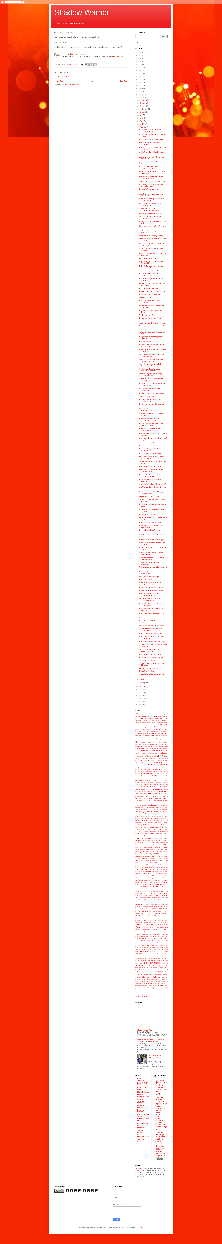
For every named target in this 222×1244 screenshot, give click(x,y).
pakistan (147, 911)
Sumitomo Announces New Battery (151, 668)
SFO (161, 945)
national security (142, 891)
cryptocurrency (163, 771)
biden (160, 740)
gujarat (153, 818)
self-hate (138, 945)
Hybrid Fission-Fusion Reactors (150, 288)
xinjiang (154, 988)
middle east (144, 882)
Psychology (155, 924)
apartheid (138, 727)
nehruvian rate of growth (144, 895)
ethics (165, 796)
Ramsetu (154, 930)
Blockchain (164, 742)
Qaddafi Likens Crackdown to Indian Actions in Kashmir (152, 675)
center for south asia (142, 753)
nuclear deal (139, 904)
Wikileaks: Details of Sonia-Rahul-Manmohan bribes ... (151, 365)
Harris (144, 822)
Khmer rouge (163, 858)
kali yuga (165, 854)
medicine (164, 878)
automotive (138, 733)
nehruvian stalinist (161, 895)
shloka (154, 947)
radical (162, 927)
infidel (157, 845)
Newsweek (161, 897)
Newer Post (59, 81)
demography (139, 780)
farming (159, 800)
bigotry (137, 742)
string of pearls (150, 958)
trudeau (137, 972)
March (142, 127)
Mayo (152, 878)
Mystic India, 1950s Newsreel (149, 294)
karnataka (148, 856)
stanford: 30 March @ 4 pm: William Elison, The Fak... (151, 199)
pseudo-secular (141, 924)
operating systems (151, 908)
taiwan (145, 960)
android (149, 725)
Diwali (166, 784)
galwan (137, 807)
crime (155, 771)
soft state (150, 951)
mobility (165, 882)
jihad (142, 851)
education (159, 789)
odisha (144, 906)
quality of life (164, 924)
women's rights (158, 986)
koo (157, 860)
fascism (165, 800)
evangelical (163, 798)
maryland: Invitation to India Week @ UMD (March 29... (152, 172)
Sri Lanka (164, 954)
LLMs (150, 867)
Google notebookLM (151, 816)
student (157, 958)
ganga (153, 807)
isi (157, 847)
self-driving (164, 943)
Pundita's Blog (142, 1128)
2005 (140, 701)
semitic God (145, 945)
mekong (146, 880)
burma (143, 748)
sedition (157, 943)
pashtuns (165, 911)
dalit (163, 773)
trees (162, 970)
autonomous (146, 733)
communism (151, 765)
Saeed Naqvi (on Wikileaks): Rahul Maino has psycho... (151, 355)
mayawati (147, 878)
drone (161, 786)
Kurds (142, 863)
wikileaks (165, 983)
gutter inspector (141, 820)
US (150, 977)
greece (137, 818)
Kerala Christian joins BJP (148, 258)
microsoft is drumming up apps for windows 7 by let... (151, 424)
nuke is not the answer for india (150, 454)
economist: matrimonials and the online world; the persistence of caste (151, 1041)
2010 (140, 686)
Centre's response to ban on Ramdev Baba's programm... (152, 177)
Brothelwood (147, 746)
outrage (165, 908)
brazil (156, 744)
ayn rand (157, 733)
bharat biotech (142, 740)
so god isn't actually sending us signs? (152, 484)
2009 (140, 689)
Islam (161, 847)
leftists (148, 865)
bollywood (150, 744)
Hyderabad (138, 831)
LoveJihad (164, 867)
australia (145, 731)
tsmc (153, 972)
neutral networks (152, 897)
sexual (158, 945)
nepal (137, 898)
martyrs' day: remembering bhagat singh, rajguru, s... (151, 337)
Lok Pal (155, 867)
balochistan (145, 735)
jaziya (166, 849)
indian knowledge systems (149, 840)
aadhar (158, 714)
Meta (150, 880)
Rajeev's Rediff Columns (142, 1084)
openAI (142, 908)
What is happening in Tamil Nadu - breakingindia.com (151, 599)
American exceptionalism (142, 722)
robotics (141, 936)
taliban (150, 960)
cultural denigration (147, 773)
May (141, 121)
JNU (156, 851)
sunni (166, 958)
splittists (157, 954)
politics (144, 920)
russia (155, 936)
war (145, 983)
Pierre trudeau (163, 915)
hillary (140, 825)
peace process (146, 913)
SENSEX (152, 945)
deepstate (138, 778)
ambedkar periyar (154, 720)
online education (159, 906)
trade (140, 970)
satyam (155, 938)
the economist (158, 965)
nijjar (140, 900)
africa (159, 716)
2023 (140, 61)
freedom (154, 805)
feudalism (151, 803)
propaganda (147, 922)
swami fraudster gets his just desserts (152, 236)
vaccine (143, 979)
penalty (156, 913)
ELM (166, 791)
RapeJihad (138, 932)
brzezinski (154, 746)
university (138, 977)
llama (146, 867)
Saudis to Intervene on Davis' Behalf (151, 626)
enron (155, 793)
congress (138, 767)
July (141, 115)
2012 (140, 94)
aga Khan (165, 716)
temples (165, 963)
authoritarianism (154, 731)
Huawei (147, 829)
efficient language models (143, 791)
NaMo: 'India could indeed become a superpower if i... (152, 267)
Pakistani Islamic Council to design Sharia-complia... (151, 470)
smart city (154, 949)
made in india (153, 869)
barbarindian (67, 54)
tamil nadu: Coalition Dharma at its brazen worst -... (151, 531)
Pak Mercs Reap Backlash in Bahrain (152, 291)
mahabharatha (163, 869)
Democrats (164, 778)
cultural (137, 773)
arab (150, 727)
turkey (158, 972)
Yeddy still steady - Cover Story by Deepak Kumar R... (151, 493)
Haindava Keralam (140, 1111)
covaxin (137, 771)
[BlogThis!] (88, 64)
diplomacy (147, 784)
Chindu (145, 758)
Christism (147, 760)
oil (147, 906)
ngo (166, 897)
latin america (159, 863)
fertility (146, 803)
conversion (139, 769)
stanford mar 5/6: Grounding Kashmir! (152, 641)
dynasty (137, 789)
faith (155, 800)
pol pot (155, 918)
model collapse (141, 884)
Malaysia (148, 871)
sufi (162, 958)
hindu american (153, 825)
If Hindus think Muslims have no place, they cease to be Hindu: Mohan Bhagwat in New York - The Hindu (161, 1086)
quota (152, 927)
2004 (140, 704)
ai (145, 718)
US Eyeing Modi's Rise (147, 315)
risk (167, 934)
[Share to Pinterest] (96, 64)
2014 (140, 88)
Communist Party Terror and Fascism (143, 1101)
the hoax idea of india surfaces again (152, 393)
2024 (140, 58)
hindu (145, 825)
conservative (149, 767)
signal (158, 947)
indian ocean (139, 842)
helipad (160, 822)
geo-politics (147, 811)
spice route (151, 954)
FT (158, 805)
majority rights (139, 871)
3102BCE (150, 714)
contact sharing (162, 767)
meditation (139, 880)
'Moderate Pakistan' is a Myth (149, 577)
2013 (140, 91)
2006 (140, 698)
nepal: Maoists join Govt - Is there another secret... (150, 604)
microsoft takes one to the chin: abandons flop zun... (150, 475)
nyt (156, 904)
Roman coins (148, 936)
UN (151, 974)
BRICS (161, 744)
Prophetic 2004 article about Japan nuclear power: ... (151, 457)
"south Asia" (142, 714)
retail (163, 934)
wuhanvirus (146, 988)
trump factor (148, 972)
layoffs (166, 863)
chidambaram (139, 756)
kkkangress (140, 860)
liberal (162, 865)
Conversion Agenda (141, 1106)
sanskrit (144, 938)
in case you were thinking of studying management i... (152, 389)
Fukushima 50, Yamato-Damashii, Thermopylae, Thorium (151, 419)
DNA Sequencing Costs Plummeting (151, 657)
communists (163, 765)
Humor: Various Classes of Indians (151, 522)
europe (155, 798)
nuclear (165, 902)
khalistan (144, 858)
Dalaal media (158, 773)
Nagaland (152, 889)
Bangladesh (154, 736)
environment (153, 796)
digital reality (139, 784)
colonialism (158, 763)
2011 (140, 97)
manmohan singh (147, 873)
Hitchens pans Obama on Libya (150, 654)
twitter (166, 972)
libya (166, 865)
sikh (161, 947)
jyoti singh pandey (146, 854)
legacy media (155, 865)
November (143, 103)
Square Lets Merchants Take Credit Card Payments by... (151, 650)
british (137, 746)
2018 (140, 76)
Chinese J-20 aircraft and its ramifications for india (149, 594)
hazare (149, 822)
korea (160, 860)
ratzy (151, 932)
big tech (165, 740)
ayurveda (164, 733)
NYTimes (160, 904)
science (150, 940)
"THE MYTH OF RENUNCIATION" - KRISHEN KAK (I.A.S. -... (151, 536)
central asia (153, 753)
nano (158, 889)
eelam (166, 789)
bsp (160, 746)
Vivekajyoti (141, 1142)
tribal (166, 970)
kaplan (142, 856)
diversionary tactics (157, 784)
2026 (140, 52)
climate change (163, 760)
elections (160, 791)
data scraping (145, 775)
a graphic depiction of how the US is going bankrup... (151, 630)
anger (155, 725)
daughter (154, 775)
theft (145, 967)
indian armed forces (151, 836)
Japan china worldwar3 (157, 849)
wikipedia (138, 985)
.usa (136, 714)
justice (161, 851)
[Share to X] (91, 64)
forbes (137, 805)
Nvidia (152, 904)
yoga (137, 990)
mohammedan (162, 884)
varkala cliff (149, 979)
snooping (160, 949)
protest (154, 922)
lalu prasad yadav (149, 863)
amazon (145, 720)
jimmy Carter (150, 851)
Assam (137, 729)
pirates (137, 918)
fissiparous (164, 803)
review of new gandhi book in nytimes (152, 271)
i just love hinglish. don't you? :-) (150, 213)
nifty (136, 900)
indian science (149, 842)
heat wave (154, 822)
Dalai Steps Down (145, 580)
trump (142, 972)
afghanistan (152, 716)
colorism (165, 762)
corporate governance (151, 769)
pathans (137, 913)
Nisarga (144, 900)
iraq (155, 847)
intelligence (143, 847)
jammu (143, 849)
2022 (140, 64)
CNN (142, 762)
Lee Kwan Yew (140, 865)
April (141, 124)
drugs (166, 786)
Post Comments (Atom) (72, 85)
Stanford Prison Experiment (158, 956)
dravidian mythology (146, 787)
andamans (164, 722)
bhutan (150, 740)
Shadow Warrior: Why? (145, 1030)
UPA (143, 977)
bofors (144, 744)
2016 (140, 82)
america (165, 720)
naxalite (161, 891)
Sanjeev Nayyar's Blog (142, 1131)
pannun (155, 911)
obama (165, 904)
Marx (137, 878)
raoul (160, 929)
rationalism (146, 932)
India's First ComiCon (146, 671)
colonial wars (148, 762)
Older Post (123, 81)
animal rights (163, 725)
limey (137, 867)
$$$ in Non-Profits (145, 297)
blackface (158, 742)
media (156, 878)
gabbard (165, 805)
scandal (142, 940)
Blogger (140, 1227)
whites (155, 983)
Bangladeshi (163, 736)
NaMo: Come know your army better (151, 466)
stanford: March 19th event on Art (150, 634)
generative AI (150, 809)
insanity (137, 847)
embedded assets (140, 793)
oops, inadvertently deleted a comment (152, 323)
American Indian (156, 722)
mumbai (156, 887)
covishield (149, 771)
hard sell (164, 820)
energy (150, 793)
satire (150, 938)
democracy (156, 778)
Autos (152, 733)
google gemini (139, 816)
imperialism (138, 833)
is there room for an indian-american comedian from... (152, 405)
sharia (166, 945)
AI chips (149, 718)
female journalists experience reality (151, 326)
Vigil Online (141, 1139)
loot (159, 867)
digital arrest (154, 782)
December (143, 100)
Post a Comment (63, 77)
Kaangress (157, 854)
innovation (164, 845)
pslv (150, 924)
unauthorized (158, 974)
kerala (137, 858)
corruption (163, 769)
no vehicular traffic (154, 900)
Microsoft (160, 880)
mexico (155, 880)
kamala (137, 856)
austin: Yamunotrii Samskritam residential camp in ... (149, 167)
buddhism (164, 746)
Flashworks (124, 1227)
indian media (163, 840)
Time (136, 970)
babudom (138, 735)
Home (91, 81)
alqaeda (138, 720)
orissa (160, 908)
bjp (145, 742)
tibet (166, 968)
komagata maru (150, 860)
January (143, 683)
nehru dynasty (149, 893)
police (160, 918)
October (142, 106)
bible (156, 740)
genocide (138, 811)
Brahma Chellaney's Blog (143, 1095)
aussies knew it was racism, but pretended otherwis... (150, 130)
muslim (137, 889)
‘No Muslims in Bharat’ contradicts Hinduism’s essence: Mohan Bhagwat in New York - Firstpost (161, 1122)
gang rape (148, 807)
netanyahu (143, 897)
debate (165, 775)
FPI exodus (143, 805)
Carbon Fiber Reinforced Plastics (150, 618)
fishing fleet (157, 803)
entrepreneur (139, 796)
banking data (139, 738)
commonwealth (139, 765)
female (142, 803)
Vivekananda (139, 983)
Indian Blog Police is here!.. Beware (151, 591)
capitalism (144, 751)
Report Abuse (141, 996)
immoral (165, 831)
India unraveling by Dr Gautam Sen (151, 588)
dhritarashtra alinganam (142, 782)
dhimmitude (163, 780)
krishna (137, 863)
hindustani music (153, 827)
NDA (166, 891)
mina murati (157, 882)
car (150, 751)
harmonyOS (138, 822)
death (160, 775)
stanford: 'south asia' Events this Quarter (153, 181)
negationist (138, 893)
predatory (165, 920)
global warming (150, 814)
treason (158, 970)
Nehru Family (162, 893)
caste (166, 751)
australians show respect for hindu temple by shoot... (151, 185)
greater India (163, 816)
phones (155, 915)
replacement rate (147, 934)
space (140, 954)
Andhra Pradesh (140, 725)
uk (141, 974)
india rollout (159, 833)
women (150, 985)
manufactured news (161, 873)
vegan (155, 979)
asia (166, 727)
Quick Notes (142, 927)
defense (145, 778)
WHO (159, 983)
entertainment (163, 793)
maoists (153, 876)
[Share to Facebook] (93, 64)
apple (146, 727)
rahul (166, 927)
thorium (162, 967)
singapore (148, 949)
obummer (138, 906)
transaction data (151, 970)
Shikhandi (142, 947)
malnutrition (155, 871)
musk (166, 886)
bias (153, 740)
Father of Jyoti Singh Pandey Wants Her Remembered (155, 1057)
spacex (145, 954)
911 (155, 714)
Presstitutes (138, 922)
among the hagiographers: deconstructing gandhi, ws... (150, 209)
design (148, 780)
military (151, 882)
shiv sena (148, 947)
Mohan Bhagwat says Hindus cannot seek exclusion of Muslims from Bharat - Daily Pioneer (161, 1151)
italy (139, 849)
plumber (143, 918)
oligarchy (150, 906)
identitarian (146, 831)
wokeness (144, 985)
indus (153, 845)
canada (159, 748)
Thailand (147, 965)
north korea (139, 902)
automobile (164, 731)
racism (157, 927)
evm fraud (138, 800)
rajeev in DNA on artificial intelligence (152, 540)
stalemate (138, 956)
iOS (149, 847)
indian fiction (148, 838)
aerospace (143, 716)
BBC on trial (148, 738)
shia (136, 947)
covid (143, 771)
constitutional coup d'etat (147, 443)
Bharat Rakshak (143, 1092)
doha (136, 786)
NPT (159, 902)
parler (160, 911)
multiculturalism (148, 886)
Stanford (145, 956)
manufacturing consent (142, 875)
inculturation (147, 833)
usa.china (161, 977)
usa (154, 976)
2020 (140, 70)
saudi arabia (163, 938)
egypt (154, 791)
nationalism (154, 891)
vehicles (160, 979)
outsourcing (139, 911)
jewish (137, 851)
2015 (140, 85)
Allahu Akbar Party (161, 718)
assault (143, 729)
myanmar (145, 889)
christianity (139, 760)
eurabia (138, 798)
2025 (140, 55)
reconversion (158, 932)
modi (151, 885)
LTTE (137, 869)
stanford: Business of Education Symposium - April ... (150, 584)
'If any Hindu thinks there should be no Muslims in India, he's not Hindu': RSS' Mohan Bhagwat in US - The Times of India (161, 1105)
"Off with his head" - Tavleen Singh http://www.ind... (151, 379)
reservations (157, 934)
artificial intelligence (158, 727)
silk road (142, 949)
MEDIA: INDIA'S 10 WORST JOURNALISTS (149, 275)
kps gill (165, 860)
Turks (162, 972)
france (149, 805)
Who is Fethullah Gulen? (147, 660)
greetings (143, 818)
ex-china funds (148, 800)
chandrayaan (163, 753)
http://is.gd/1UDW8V (114, 56)
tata (141, 963)
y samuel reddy (162, 988)
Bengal (155, 738)
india (153, 833)
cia (153, 760)
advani (137, 716)
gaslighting (159, 807)
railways (138, 929)
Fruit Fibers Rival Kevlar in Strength (151, 139)
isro (136, 849)
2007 (140, 695)
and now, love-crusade (147, 329)
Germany (157, 812)
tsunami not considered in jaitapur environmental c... (151, 429)
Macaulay (143, 869)
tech (145, 963)
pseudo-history (162, 922)
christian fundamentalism (159, 758)
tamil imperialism (159, 960)
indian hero (157, 838)
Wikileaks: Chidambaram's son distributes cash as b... (150, 410)
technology (155, 962)
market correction (162, 875)
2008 (140, 692)
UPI (147, 977)
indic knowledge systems (143, 845)
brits (141, 746)
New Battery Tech (145, 342)
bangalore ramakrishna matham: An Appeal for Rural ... (151, 345)
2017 (140, 79)
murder (162, 886)
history (162, 827)
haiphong (157, 820)
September (144, 109)
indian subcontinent (162, 842)
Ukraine (146, 974)
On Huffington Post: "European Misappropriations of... (150, 370)
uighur (137, 974)
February (143, 680)
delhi (150, 778)
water (150, 983)
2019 (140, 73)
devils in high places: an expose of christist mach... (151, 204)
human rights (156, 829)
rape (166, 930)
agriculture (139, 718)
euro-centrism (147, 798)
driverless (156, 786)
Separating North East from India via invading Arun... (151, 217)
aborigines (164, 714)
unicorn (165, 974)
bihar (142, 742)
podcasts (149, 918)
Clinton (137, 762)
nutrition (147, 904)
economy (150, 789)
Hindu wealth (143, 827)
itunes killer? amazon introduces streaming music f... (150, 190)
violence (165, 981)
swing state (138, 960)
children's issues (150, 756)
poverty (157, 920)
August (142, 112)
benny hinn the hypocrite (147, 514)
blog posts (138, 744)
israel (166, 847)
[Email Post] (82, 64)
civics (156, 760)
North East (164, 900)
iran (151, 847)
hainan (151, 820)
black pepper (151, 742)
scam (136, 940)
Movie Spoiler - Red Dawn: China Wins (152, 446)
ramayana (146, 929)
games (142, 807)
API (143, 727)
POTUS (151, 920)
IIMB (161, 831)
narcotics (165, 889)
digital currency (163, 782)
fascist (137, 803)
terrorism (139, 965)
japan (148, 849)
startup (137, 958)
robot (136, 936)
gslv (148, 818)
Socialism (143, 951)
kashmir (155, 856)
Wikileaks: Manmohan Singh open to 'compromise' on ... (152, 360)
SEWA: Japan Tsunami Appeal (149, 497)
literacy (142, 867)
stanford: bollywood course (148, 396)
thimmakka (156, 967)
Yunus (141, 990)
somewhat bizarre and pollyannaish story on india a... (151, 558)
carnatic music (157, 751)
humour (165, 829)
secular (157, 940)
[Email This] (86, 64)
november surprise (151, 902)
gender (143, 809)
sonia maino (158, 951)
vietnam (158, 981)
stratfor (142, 958)
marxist (141, 878)
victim (152, 981)
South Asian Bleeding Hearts (143, 1136)
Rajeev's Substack (140, 1079)
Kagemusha (139, 1170)
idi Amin (157, 831)
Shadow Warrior (81, 12)
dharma (154, 780)
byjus (147, 748)
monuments (138, 886)
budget (137, 748)
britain (165, 744)
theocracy (149, 967)
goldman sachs (163, 814)
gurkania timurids (162, 818)
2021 (140, 67)
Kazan (166, 856)
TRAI (144, 970)
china (160, 755)
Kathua (161, 856)
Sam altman (161, 936)
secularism (150, 943)
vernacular (145, 981)
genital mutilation (162, 809)
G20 (161, 805)
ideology (152, 831)
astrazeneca (149, 729)
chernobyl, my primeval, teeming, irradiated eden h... (150, 374)
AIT (153, 718)
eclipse (143, 789)
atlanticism (158, 729)
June (141, 118)
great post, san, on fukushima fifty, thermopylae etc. (151, 400)
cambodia (153, 748)
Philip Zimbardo (147, 915)
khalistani (152, 858)
